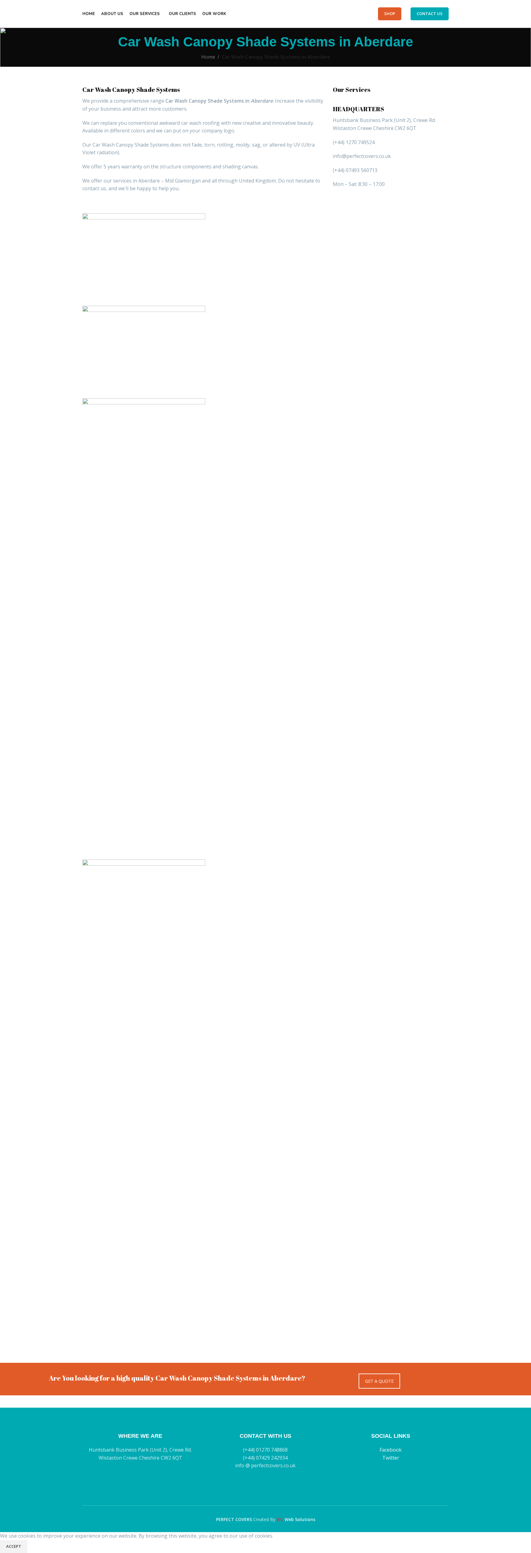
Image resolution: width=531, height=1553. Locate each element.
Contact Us (429, 13)
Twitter (390, 1457)
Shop (389, 13)
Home (208, 56)
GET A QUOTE (379, 1381)
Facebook (391, 1449)
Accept (13, 1546)
